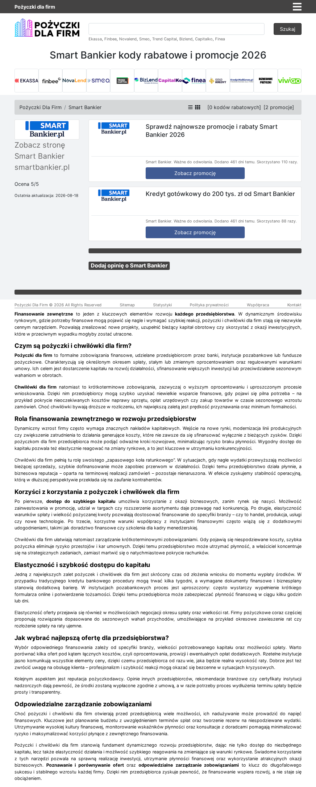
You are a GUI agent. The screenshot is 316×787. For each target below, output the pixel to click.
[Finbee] (51, 81)
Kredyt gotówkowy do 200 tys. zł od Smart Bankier (220, 193)
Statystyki (162, 305)
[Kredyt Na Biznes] (242, 81)
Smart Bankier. (159, 162)
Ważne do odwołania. (193, 162)
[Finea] (194, 81)
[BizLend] (146, 81)
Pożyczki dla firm (35, 7)
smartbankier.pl (42, 167)
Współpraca (258, 305)
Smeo (144, 39)
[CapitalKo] (170, 81)
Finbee (110, 39)
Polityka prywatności (209, 305)
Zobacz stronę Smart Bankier (40, 151)
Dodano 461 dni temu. (235, 162)
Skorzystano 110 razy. (277, 162)
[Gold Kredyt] (218, 81)
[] (234, 107)
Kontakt (294, 305)
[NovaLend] (74, 81)
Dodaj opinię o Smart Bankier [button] (129, 265)
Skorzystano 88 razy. (277, 221)
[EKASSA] (27, 81)
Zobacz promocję (195, 173)
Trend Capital (164, 39)
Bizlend (186, 39)
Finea (220, 39)
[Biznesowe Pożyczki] (266, 81)
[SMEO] (98, 81)
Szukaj (287, 29)
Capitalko (204, 39)
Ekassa (95, 39)
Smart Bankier (85, 107)
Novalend (128, 39)
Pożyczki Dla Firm (40, 107)
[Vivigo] (290, 81)
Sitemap (127, 305)
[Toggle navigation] (297, 7)
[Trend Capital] (122, 81)
